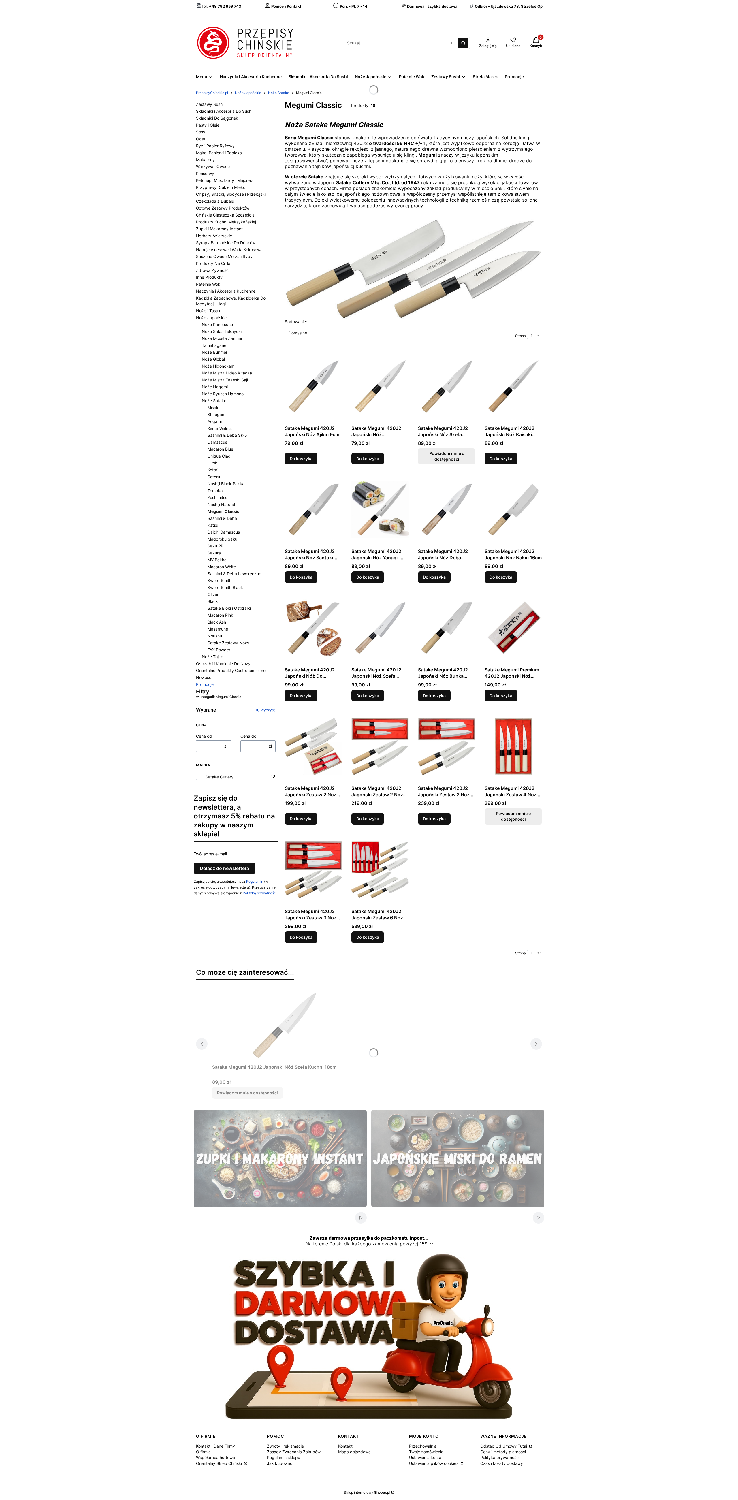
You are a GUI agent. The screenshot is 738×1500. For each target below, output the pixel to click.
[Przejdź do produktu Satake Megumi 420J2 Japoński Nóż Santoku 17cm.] (313, 510)
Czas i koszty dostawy (501, 1463)
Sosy (200, 131)
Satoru (214, 476)
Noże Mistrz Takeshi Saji (225, 379)
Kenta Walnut (220, 428)
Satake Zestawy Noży (228, 642)
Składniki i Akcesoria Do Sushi (224, 111)
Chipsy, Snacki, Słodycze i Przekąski (231, 194)
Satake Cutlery (220, 776)
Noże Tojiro (212, 656)
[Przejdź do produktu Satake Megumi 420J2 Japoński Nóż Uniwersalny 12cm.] (380, 387)
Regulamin (254, 881)
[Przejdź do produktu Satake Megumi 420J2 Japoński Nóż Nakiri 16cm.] (513, 510)
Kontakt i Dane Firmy (215, 1445)
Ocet (200, 138)
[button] (463, 43)
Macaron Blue (220, 449)
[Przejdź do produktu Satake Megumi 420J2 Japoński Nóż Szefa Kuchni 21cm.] (380, 628)
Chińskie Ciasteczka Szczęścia (225, 214)
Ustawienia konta (425, 1457)
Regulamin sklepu (283, 1457)
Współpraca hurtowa (215, 1457)
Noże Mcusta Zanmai (222, 338)
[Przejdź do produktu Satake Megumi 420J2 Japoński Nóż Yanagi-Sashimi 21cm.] (380, 510)
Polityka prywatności (499, 1457)
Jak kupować (279, 1463)
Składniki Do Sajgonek (217, 118)
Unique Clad (219, 455)
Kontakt (345, 1445)
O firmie (203, 1451)
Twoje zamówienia (426, 1451)
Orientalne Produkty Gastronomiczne (231, 670)
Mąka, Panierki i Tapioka (219, 152)
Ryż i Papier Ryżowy (215, 145)
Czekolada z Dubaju (215, 201)
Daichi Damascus (224, 532)
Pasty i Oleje (207, 125)
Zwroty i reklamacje (285, 1445)
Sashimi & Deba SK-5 (227, 435)
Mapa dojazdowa (354, 1451)
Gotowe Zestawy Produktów (222, 208)
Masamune (218, 628)
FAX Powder (219, 649)
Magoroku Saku (222, 539)
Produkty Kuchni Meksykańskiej (226, 221)
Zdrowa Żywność (212, 270)
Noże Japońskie (248, 93)
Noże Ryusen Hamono (223, 393)
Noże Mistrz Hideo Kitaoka (227, 372)
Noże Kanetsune (217, 324)
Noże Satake (278, 93)
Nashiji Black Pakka (226, 483)
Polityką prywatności (260, 893)
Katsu (213, 525)
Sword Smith (219, 580)
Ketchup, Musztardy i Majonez (224, 180)
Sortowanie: (296, 321)
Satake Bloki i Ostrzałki (229, 608)
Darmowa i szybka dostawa (432, 6)
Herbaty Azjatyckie (214, 235)
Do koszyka (301, 458)
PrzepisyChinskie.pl (212, 93)
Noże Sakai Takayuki (222, 331)
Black (213, 601)
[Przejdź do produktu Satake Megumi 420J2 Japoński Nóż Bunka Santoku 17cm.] (446, 628)
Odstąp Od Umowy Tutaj (504, 1445)
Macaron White (222, 566)
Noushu (215, 635)
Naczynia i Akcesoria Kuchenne (225, 291)
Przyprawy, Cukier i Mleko (220, 187)
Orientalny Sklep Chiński (219, 1463)
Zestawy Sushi (209, 104)
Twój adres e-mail (210, 853)
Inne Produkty (209, 277)
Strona (520, 336)
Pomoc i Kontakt (286, 6)
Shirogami (217, 414)
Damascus (217, 442)
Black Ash (217, 622)
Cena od (204, 736)
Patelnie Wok (208, 284)
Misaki (213, 407)
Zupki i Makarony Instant (219, 228)
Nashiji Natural (221, 504)
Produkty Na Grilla (213, 263)
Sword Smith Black (225, 587)
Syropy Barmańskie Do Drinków (225, 242)
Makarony (205, 159)
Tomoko (215, 490)
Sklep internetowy (367, 1492)
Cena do (248, 736)
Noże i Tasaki (208, 310)
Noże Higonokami (218, 366)
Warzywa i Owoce (213, 166)
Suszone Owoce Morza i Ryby (224, 256)
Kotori (213, 469)
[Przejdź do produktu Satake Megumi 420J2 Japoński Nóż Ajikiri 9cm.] (313, 387)
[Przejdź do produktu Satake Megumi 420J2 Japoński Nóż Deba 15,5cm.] (446, 510)
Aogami (215, 421)
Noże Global (213, 359)
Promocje (205, 684)
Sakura (214, 552)
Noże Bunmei (214, 352)
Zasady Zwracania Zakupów (294, 1451)
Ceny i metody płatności (503, 1451)
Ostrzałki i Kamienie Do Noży (223, 663)
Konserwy (205, 173)
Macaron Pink (220, 615)
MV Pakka (217, 559)
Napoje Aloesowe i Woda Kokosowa (229, 249)
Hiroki (213, 462)
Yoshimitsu (217, 497)
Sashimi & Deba (222, 518)
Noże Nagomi (215, 386)
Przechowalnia (422, 1445)
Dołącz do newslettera (224, 868)
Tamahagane (214, 345)
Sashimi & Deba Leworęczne (234, 573)
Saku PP (215, 545)
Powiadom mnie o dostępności (446, 456)
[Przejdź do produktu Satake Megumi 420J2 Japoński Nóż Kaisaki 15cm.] (513, 387)
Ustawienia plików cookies (434, 1463)
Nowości (204, 677)
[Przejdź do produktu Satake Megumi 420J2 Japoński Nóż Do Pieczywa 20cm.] (313, 628)
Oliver (213, 594)
